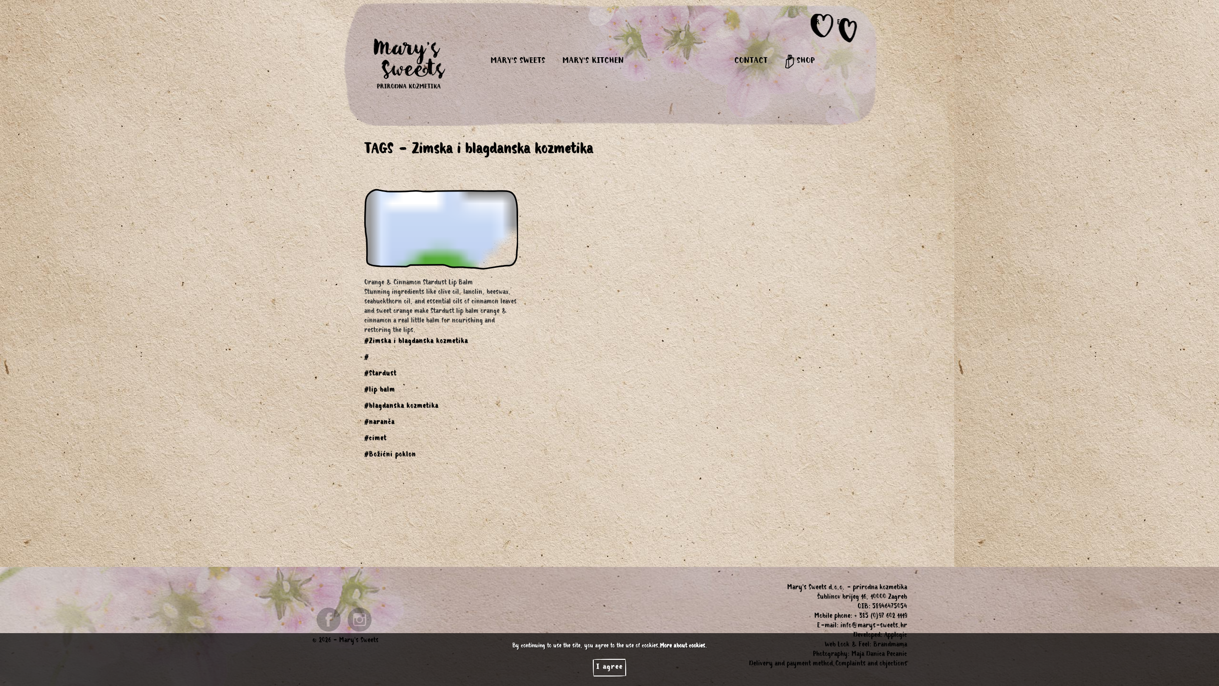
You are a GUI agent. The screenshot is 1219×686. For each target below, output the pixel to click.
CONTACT (751, 61)
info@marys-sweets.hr (873, 626)
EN (841, 23)
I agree (609, 667)
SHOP (804, 61)
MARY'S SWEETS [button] (517, 61)
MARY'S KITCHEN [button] (593, 61)
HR (816, 23)
